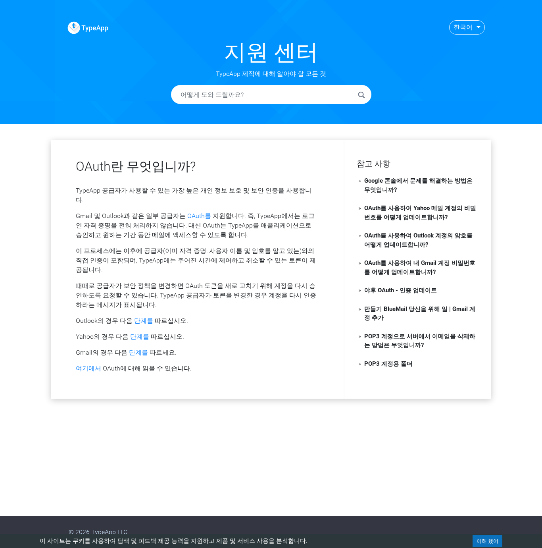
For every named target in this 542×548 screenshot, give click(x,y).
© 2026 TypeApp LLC (98, 532)
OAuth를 (199, 216)
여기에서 (88, 368)
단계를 (143, 320)
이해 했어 (487, 541)
